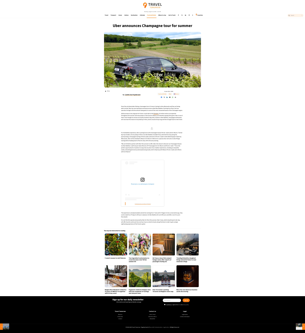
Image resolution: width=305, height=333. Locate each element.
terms (179, 173)
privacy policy (185, 173)
